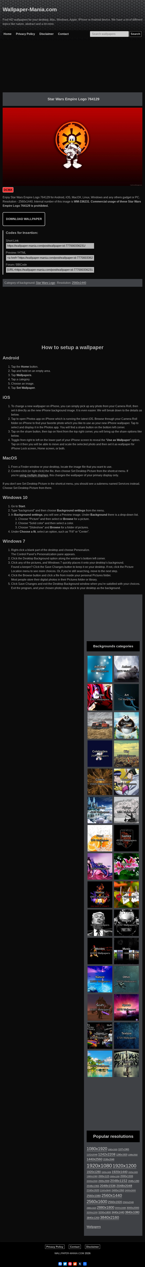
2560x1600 (97, 1201)
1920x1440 (119, 1172)
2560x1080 (94, 1195)
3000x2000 (133, 1207)
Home (7, 33)
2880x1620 (91, 1208)
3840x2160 (109, 1217)
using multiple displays (33, 475)
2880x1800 (105, 1207)
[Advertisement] (72, 67)
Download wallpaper (24, 218)
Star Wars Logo (45, 282)
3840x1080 (132, 1212)
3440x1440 (118, 1212)
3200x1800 (104, 1212)
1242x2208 (106, 1154)
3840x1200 (93, 1217)
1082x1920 (112, 1149)
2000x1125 (103, 1176)
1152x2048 (92, 1155)
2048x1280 (133, 1181)
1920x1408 (106, 1172)
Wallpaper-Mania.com (30, 9)
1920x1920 (133, 1172)
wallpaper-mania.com (69, 1253)
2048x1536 (108, 1186)
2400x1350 (118, 1190)
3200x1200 (92, 1212)
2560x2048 (128, 1202)
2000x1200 (115, 1176)
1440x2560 (94, 1159)
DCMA (8, 189)
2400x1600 (130, 1190)
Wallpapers (94, 1226)
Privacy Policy (25, 33)
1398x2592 (133, 1155)
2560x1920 (115, 1202)
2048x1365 (93, 1186)
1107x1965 (123, 1149)
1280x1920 (121, 1154)
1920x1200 (124, 1165)
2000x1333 (126, 1176)
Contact (63, 33)
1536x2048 (108, 1159)
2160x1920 (93, 1190)
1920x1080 (99, 1165)
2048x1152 (118, 1181)
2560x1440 (79, 282)
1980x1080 (92, 1176)
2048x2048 (124, 1186)
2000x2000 (103, 1181)
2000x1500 (92, 1181)
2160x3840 (105, 1190)
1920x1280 (94, 1171)
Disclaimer (46, 33)
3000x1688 (120, 1208)
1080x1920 (97, 1148)
